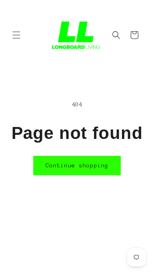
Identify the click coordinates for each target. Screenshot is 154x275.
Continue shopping (77, 165)
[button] (16, 35)
